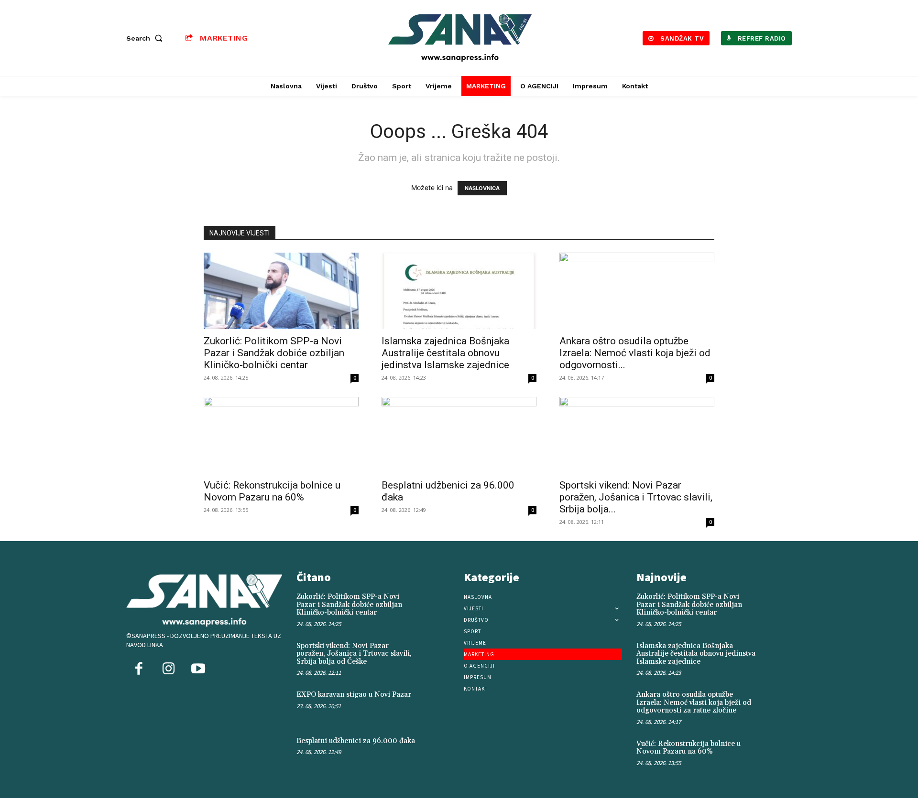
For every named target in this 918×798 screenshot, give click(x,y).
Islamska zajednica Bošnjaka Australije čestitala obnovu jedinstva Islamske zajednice (445, 353)
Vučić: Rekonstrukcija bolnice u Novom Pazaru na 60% (272, 491)
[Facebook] (138, 669)
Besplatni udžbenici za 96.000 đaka (355, 740)
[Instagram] (168, 669)
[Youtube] (198, 669)
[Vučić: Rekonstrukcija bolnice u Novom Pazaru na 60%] (281, 435)
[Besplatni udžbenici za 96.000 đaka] (459, 435)
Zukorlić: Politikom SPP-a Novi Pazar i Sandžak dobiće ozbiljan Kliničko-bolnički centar (274, 353)
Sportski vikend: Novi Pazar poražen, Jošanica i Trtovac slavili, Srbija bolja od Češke (354, 653)
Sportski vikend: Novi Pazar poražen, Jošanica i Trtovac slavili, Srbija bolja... (635, 497)
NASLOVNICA (482, 188)
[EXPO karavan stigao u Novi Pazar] (438, 705)
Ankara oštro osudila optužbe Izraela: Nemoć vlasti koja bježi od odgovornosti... (634, 353)
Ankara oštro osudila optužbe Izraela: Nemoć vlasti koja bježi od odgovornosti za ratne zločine (693, 702)
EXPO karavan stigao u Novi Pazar (353, 694)
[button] (146, 38)
